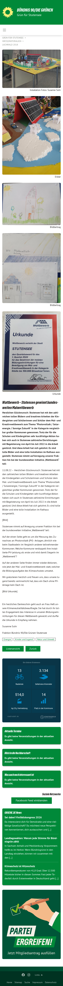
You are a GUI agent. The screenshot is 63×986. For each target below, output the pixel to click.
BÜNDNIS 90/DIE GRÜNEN (35, 10)
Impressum (37, 982)
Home (9, 982)
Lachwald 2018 (10, 44)
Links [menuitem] (37, 975)
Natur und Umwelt (45, 639)
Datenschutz (50, 982)
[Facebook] (23, 975)
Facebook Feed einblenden (31, 800)
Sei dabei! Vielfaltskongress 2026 (23, 817)
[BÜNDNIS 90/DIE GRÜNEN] (7, 12)
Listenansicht (13, 648)
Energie (7, 639)
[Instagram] (29, 975)
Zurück (33, 648)
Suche (27, 982)
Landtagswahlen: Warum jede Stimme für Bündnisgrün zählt (31, 839)
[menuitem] (9, 982)
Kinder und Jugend (24, 639)
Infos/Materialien (12, 41)
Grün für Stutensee (13, 37)
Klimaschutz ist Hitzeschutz (20, 866)
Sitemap (18, 982)
